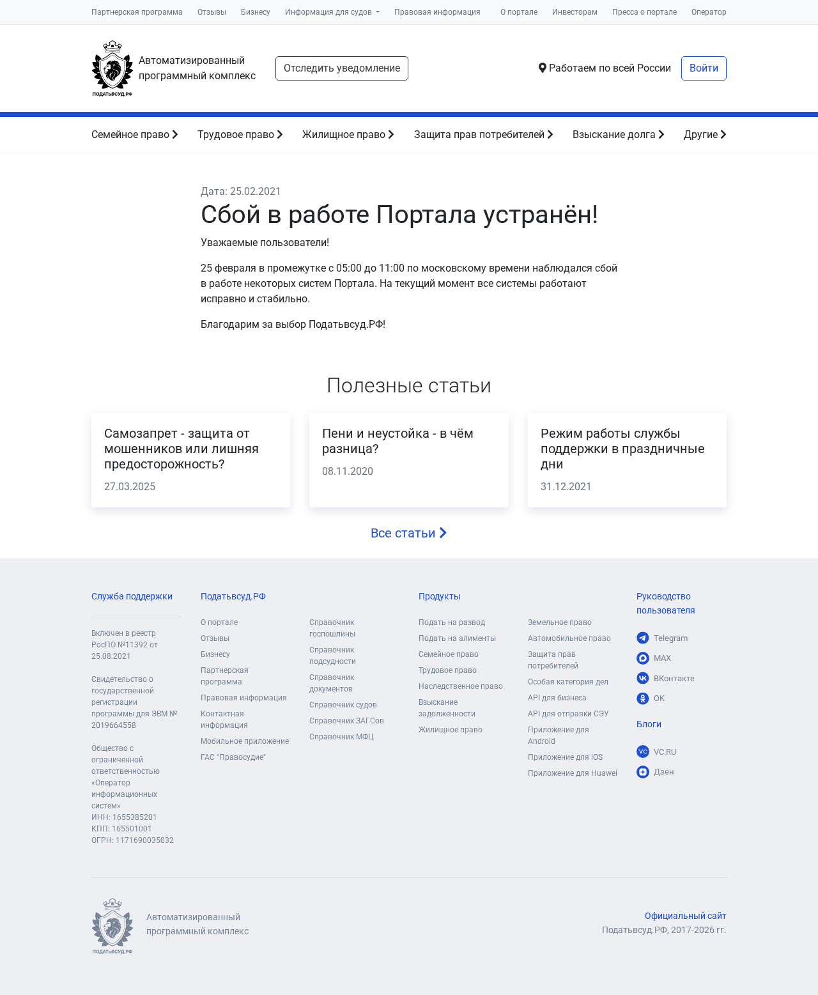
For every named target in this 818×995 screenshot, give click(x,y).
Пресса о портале (644, 12)
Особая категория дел (568, 681)
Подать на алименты (457, 638)
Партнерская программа (137, 12)
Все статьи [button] (405, 533)
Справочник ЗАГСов (346, 720)
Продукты (440, 596)
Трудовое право (237, 134)
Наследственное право (461, 686)
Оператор (709, 12)
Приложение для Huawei (572, 773)
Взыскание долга (615, 134)
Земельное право (560, 622)
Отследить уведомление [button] (342, 68)
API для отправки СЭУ (568, 713)
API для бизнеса (557, 697)
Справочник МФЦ (341, 736)
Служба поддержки (132, 596)
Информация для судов (329, 12)
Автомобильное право (569, 638)
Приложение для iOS (565, 757)
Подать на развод (452, 622)
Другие (702, 134)
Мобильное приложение (245, 741)
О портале (518, 12)
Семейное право (131, 134)
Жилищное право (345, 134)
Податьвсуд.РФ (233, 596)
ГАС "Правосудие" (233, 757)
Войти (704, 68)
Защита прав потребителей (480, 134)
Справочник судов (343, 704)
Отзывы (211, 12)
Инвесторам (575, 12)
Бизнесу (255, 12)
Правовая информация (437, 12)
